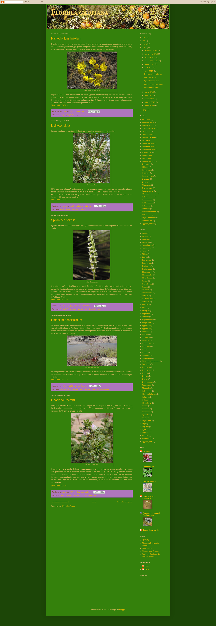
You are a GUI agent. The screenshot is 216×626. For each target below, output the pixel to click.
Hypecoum (146, 326)
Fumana (145, 317)
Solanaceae (147, 215)
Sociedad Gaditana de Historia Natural (151, 555)
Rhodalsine (146, 403)
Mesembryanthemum (150, 361)
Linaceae (145, 182)
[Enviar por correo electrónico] (89, 111)
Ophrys (145, 376)
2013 (145, 44)
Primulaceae (147, 200)
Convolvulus (147, 284)
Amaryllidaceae (148, 122)
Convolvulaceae (148, 137)
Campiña (63, 115)
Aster (144, 251)
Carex (144, 257)
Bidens (145, 254)
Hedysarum (146, 323)
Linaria (145, 349)
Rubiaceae (146, 206)
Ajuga (144, 233)
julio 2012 (149, 68)
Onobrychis (146, 370)
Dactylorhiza (147, 299)
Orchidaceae (82, 309)
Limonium (86, 389)
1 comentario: (79, 111)
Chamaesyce (147, 272)
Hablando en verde (150, 530)
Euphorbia (146, 314)
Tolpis (144, 424)
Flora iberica (147, 548)
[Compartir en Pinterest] (98, 111)
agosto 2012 (150, 64)
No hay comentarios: (83, 206)
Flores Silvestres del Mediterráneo (151, 514)
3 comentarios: (80, 386)
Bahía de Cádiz (65, 309)
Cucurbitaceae (148, 143)
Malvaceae (146, 185)
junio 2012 (149, 71)
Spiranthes (98, 309)
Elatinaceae (146, 158)
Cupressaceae (148, 146)
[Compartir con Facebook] (96, 111)
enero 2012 (149, 106)
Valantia (145, 436)
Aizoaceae (146, 120)
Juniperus (146, 337)
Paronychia (146, 385)
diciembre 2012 (151, 51)
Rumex (145, 406)
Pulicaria (145, 397)
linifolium (81, 115)
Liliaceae (145, 179)
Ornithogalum (147, 382)
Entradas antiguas (124, 502)
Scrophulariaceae (149, 212)
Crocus (145, 287)
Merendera (146, 358)
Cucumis (145, 290)
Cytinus (145, 296)
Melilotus (84, 209)
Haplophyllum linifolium (66, 38)
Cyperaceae (147, 152)
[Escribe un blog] (91, 111)
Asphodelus (146, 248)
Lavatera (145, 340)
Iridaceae (146, 167)
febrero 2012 (150, 102)
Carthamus (146, 263)
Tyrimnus (145, 430)
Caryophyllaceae (148, 128)
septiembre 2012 (152, 61)
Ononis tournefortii (63, 400)
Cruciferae (146, 140)
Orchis (144, 379)
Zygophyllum (147, 442)
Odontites (146, 367)
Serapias (145, 409)
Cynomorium (147, 293)
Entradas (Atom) (68, 506)
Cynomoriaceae (148, 149)
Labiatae (145, 173)
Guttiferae (146, 164)
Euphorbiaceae (148, 161)
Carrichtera (146, 260)
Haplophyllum (72, 115)
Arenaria (145, 242)
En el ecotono (148, 466)
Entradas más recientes (61, 502)
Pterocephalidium (149, 394)
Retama (145, 400)
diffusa (62, 495)
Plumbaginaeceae (102, 389)
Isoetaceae (146, 170)
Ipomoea (145, 332)
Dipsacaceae (147, 155)
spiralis (90, 309)
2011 (145, 110)
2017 (145, 37)
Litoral (88, 115)
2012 (145, 48)
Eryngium (146, 311)
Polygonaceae (147, 197)
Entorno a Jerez (149, 481)
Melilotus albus (61, 125)
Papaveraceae (148, 191)
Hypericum (146, 329)
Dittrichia (145, 302)
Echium (145, 305)
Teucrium (145, 418)
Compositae (147, 134)
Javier (147, 566)
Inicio (94, 502)
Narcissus (146, 364)
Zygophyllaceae (148, 224)
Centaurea (146, 266)
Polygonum (146, 391)
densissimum (77, 389)
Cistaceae (146, 131)
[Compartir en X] (93, 111)
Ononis (84, 495)
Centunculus (147, 269)
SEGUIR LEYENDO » (59, 105)
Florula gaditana (79, 12)
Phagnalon (146, 388)
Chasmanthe (147, 275)
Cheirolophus (147, 278)
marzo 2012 (150, 99)
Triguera (145, 427)
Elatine (145, 308)
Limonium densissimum (66, 320)
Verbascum (146, 439)
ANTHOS (145, 540)
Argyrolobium (147, 245)
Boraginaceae (147, 125)
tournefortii (92, 495)
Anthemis (146, 239)
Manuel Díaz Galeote (150, 551)
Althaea (145, 236)
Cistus (144, 281)
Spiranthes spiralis (63, 220)
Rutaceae (94, 115)
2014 (145, 41)
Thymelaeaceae (148, 218)
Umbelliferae (147, 221)
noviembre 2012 (151, 54)
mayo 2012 (149, 92)
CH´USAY (146, 451)
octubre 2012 (150, 57)
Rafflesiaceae (147, 203)
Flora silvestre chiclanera (148, 497)
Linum (144, 352)
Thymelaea (146, 421)
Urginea (145, 433)
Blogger (122, 610)
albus (62, 209)
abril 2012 (149, 95)
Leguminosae (69, 209)
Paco (147, 569)
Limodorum (146, 343)
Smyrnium (146, 412)
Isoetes (145, 334)
